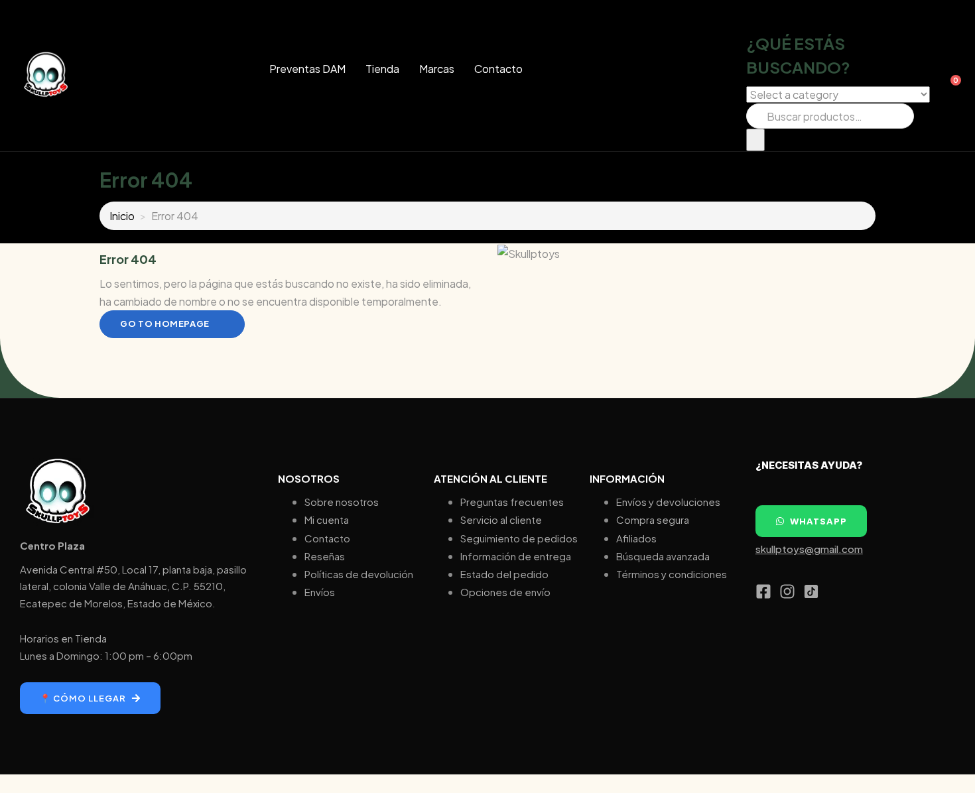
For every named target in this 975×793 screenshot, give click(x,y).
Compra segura (652, 519)
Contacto (498, 69)
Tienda (382, 69)
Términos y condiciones (671, 574)
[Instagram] (787, 591)
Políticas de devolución (358, 574)
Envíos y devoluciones (668, 501)
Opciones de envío (505, 591)
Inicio (122, 216)
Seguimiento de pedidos (519, 538)
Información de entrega (515, 556)
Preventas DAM (307, 69)
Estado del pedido (504, 574)
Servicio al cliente (501, 519)
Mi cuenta (326, 519)
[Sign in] (941, 75)
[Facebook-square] (763, 591)
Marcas (436, 69)
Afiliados (636, 538)
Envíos (319, 591)
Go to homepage (165, 323)
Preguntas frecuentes (512, 501)
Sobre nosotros (341, 501)
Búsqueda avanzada (663, 556)
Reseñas (324, 556)
